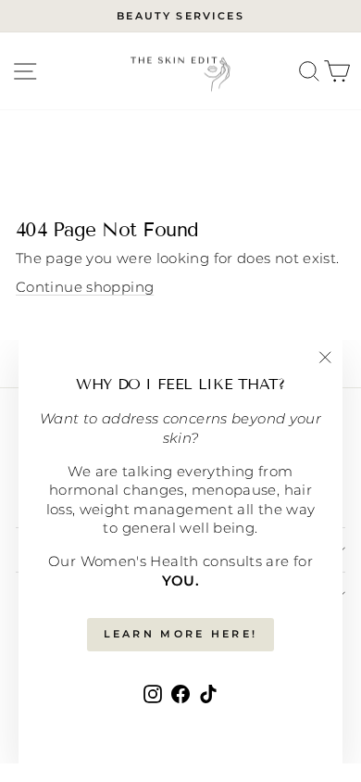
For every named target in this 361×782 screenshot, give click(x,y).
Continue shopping (85, 287)
